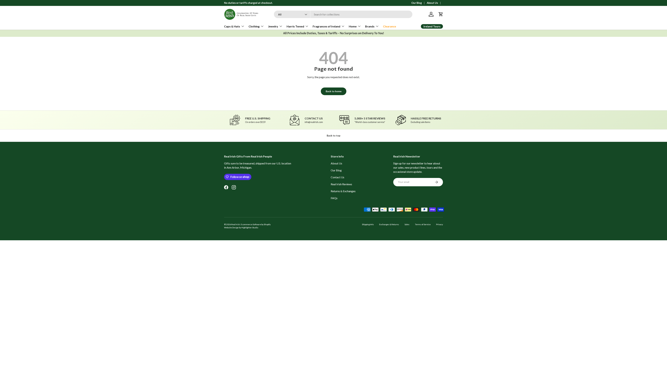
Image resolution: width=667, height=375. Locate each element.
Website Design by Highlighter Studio (241, 227)
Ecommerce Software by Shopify (256, 224)
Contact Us (337, 177)
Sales (407, 224)
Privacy (439, 224)
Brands (369, 26)
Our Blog (416, 2)
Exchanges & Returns (389, 224)
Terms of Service (423, 224)
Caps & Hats (232, 26)
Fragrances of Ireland (326, 26)
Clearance (389, 26)
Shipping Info (368, 224)
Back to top (333, 135)
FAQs (334, 198)
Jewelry (273, 26)
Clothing (254, 26)
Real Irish (235, 224)
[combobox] (343, 14)
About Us (432, 2)
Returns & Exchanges (343, 191)
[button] (441, 14)
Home (353, 26)
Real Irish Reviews (341, 184)
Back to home (333, 91)
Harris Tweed (295, 26)
